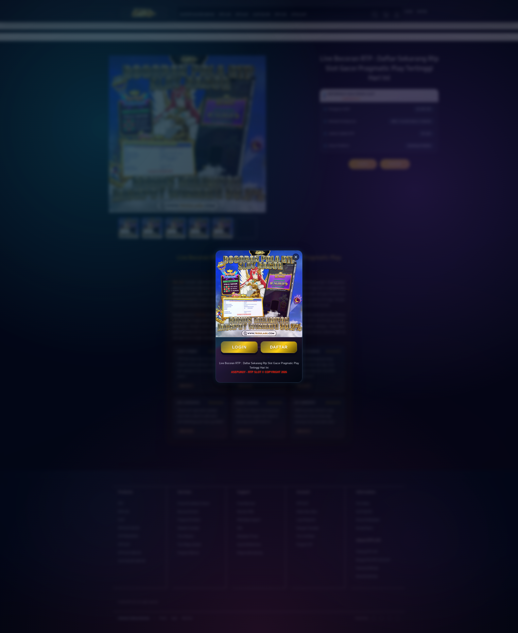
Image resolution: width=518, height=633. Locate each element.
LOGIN (239, 347)
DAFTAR (279, 347)
